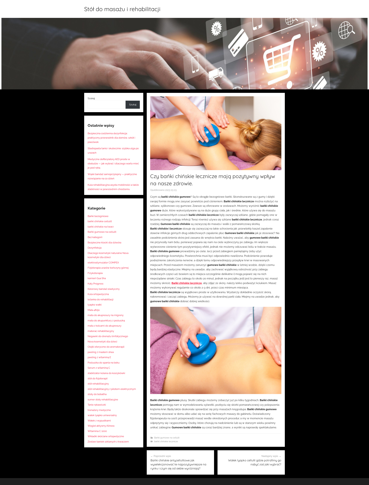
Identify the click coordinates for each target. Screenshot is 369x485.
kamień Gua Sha (97, 278)
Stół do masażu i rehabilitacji (122, 9)
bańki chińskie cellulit (100, 221)
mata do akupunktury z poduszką (106, 320)
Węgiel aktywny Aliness (101, 425)
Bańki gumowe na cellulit (166, 437)
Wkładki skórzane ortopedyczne (106, 436)
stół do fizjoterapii (98, 378)
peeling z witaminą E (99, 357)
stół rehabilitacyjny (98, 383)
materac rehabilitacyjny (101, 331)
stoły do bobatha (97, 394)
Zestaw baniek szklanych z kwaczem (108, 441)
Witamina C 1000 (97, 431)
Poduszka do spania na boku (103, 362)
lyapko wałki (95, 304)
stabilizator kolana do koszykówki (106, 373)
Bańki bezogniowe (98, 216)
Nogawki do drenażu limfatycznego (108, 336)
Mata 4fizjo (94, 310)
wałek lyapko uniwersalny (102, 415)
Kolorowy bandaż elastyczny (104, 288)
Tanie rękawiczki (97, 404)
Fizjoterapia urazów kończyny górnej (108, 267)
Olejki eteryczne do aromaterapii (106, 346)
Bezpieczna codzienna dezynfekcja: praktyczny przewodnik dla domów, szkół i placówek (111, 137)
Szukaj (91, 98)
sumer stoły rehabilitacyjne (103, 399)
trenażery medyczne (99, 410)
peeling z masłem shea (101, 352)
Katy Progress (95, 283)
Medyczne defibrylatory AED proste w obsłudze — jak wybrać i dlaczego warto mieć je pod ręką (113, 163)
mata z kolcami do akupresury (104, 325)
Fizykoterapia (95, 273)
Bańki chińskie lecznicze (187, 283)
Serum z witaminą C (99, 367)
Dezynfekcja (94, 247)
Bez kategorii (95, 237)
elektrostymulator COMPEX (103, 262)
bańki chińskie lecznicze (166, 441)
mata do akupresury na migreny (106, 315)
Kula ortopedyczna (98, 294)
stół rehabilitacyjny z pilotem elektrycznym (112, 389)
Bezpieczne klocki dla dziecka (104, 242)
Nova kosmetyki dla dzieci (102, 341)
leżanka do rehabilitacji (100, 299)
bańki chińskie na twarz (101, 226)
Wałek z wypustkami (99, 420)
